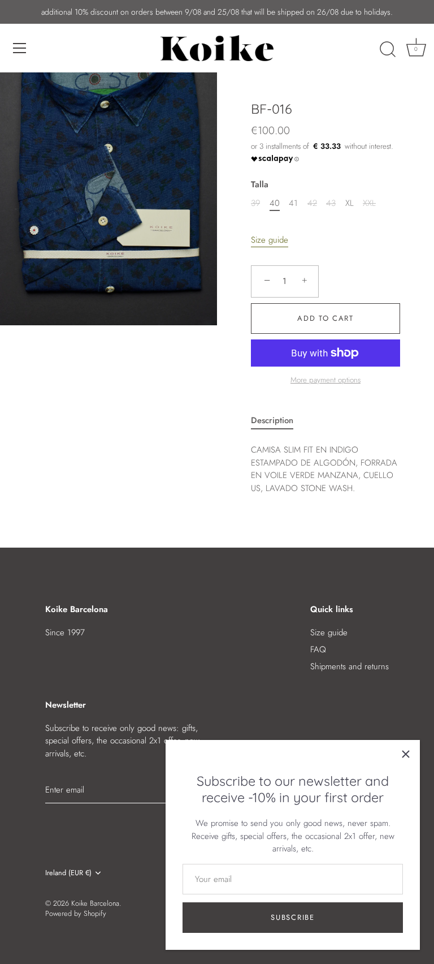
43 (331, 203)
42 (312, 203)
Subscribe (292, 917)
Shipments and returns (349, 666)
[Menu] (19, 48)
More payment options (325, 380)
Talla (259, 184)
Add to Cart (325, 318)
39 (255, 203)
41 (293, 203)
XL (349, 203)
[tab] (278, 420)
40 (275, 203)
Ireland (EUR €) (68, 872)
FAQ (318, 649)
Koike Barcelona (95, 903)
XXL (369, 203)
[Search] (387, 49)
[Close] (405, 754)
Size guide (269, 240)
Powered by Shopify (75, 913)
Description (272, 420)
